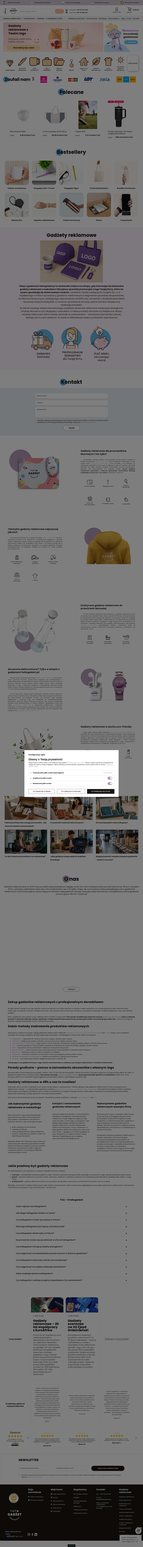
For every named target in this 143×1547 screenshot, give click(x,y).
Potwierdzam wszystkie (100, 791)
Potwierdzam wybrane (42, 791)
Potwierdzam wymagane (71, 791)
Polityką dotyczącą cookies (76, 762)
